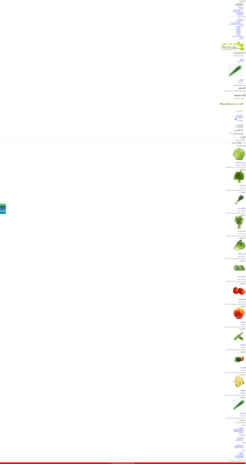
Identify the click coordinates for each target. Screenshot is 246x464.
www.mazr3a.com (239, 117)
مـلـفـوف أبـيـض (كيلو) (240, 162)
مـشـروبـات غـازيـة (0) (235, 22)
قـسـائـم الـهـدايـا (239, 445)
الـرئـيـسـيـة (239, 19)
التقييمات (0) (240, 80)
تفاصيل (241, 79)
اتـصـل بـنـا (240, 437)
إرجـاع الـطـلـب (239, 438)
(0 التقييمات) (242, 140)
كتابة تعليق (237, 140)
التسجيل (236, 90)
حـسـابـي (241, 452)
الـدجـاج (241, 37)
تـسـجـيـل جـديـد (236, 9)
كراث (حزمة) (240, 61)
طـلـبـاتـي (241, 453)
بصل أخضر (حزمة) (241, 208)
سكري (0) (238, 27)
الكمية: (244, 136)
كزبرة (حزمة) (242, 185)
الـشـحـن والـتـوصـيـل (238, 428)
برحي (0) (238, 34)
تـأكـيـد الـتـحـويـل (239, 457)
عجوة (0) (238, 30)
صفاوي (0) (238, 31)
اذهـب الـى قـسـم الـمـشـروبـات (236, 23)
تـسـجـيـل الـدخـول (236, 11)
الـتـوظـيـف (240, 432)
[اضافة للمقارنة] (243, 92)
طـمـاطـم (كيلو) (242, 299)
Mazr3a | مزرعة (239, 115)
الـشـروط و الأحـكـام (238, 431)
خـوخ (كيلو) (243, 322)
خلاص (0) (238, 33)
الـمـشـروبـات (240, 20)
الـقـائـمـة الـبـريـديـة (238, 456)
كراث (237, 422)
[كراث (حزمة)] (235, 77)
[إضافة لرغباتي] (244, 92)
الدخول (241, 90)
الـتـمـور (241, 25)
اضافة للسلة (243, 137)
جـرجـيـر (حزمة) (242, 230)
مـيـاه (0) (238, 21)
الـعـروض (241, 38)
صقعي (241, 60)
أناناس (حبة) (242, 367)
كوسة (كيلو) (242, 344)
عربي (238, 3)
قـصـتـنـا (241, 427)
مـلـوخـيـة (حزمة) (241, 276)
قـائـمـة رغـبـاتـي (239, 455)
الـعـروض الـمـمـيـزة (238, 447)
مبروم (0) (238, 32)
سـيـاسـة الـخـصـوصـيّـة (238, 430)
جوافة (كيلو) (242, 390)
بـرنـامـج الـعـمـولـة (239, 446)
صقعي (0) (238, 26)
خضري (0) (238, 28)
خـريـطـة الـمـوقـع (239, 440)
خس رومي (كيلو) (241, 253)
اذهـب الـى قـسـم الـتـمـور (237, 36)
